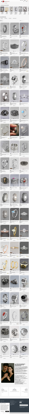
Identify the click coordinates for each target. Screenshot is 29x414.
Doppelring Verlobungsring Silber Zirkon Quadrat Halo (14, 255)
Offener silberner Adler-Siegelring (4, 356)
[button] (3, 391)
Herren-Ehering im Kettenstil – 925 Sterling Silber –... (4, 306)
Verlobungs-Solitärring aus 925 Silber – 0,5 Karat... (24, 103)
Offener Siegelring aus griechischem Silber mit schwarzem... (13, 87)
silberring (2, 18)
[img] (4, 105)
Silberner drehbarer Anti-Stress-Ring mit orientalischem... (4, 221)
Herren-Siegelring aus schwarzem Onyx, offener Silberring (14, 306)
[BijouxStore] (6, 1)
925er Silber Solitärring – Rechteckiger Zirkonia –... (3, 272)
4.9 (15, 105)
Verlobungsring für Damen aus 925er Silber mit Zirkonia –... (23, 70)
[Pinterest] (21, 402)
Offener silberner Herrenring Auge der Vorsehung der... (24, 272)
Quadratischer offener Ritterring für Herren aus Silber (4, 154)
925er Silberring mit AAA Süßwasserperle (23, 137)
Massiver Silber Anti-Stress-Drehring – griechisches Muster (14, 204)
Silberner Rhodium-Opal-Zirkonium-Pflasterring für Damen (24, 120)
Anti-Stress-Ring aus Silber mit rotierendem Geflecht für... (23, 87)
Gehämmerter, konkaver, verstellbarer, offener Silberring (24, 53)
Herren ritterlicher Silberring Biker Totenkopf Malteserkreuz (14, 120)
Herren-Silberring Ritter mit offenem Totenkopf (3, 188)
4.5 (15, 122)
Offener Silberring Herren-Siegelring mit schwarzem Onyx (4, 70)
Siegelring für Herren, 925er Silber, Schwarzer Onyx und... (4, 120)
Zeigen (20, 20)
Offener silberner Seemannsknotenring (3, 171)
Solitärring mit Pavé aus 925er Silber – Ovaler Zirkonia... (23, 238)
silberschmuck (14, 18)
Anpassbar (1, 11)
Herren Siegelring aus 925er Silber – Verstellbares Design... (24, 339)
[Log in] (26, 1)
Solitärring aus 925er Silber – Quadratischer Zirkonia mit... (4, 255)
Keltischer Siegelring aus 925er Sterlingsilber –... (23, 171)
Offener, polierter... (20, 13)
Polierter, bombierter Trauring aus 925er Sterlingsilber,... (14, 272)
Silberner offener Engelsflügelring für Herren (13, 53)
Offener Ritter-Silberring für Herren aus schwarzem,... (23, 289)
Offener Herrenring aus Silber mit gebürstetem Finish (4, 103)
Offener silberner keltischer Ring (14, 356)
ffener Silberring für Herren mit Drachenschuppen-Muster (14, 137)
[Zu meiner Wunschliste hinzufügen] (25, 1)
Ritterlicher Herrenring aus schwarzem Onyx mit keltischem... (4, 339)
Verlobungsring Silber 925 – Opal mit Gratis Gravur (14, 221)
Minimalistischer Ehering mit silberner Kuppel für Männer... (4, 53)
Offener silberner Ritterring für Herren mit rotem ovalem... (24, 188)
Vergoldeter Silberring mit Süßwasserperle (3, 137)
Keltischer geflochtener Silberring (14, 322)
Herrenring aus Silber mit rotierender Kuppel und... (13, 103)
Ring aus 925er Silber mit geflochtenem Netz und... (3, 36)
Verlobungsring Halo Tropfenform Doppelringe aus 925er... (4, 87)
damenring (6, 18)
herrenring (10, 18)
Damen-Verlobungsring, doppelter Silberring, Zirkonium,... (4, 238)
